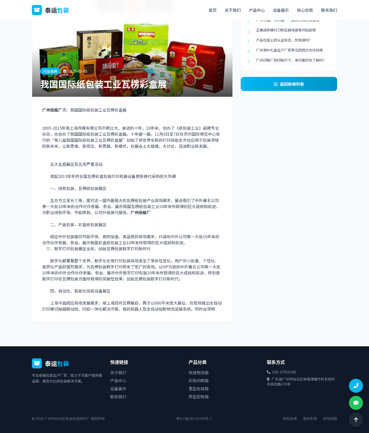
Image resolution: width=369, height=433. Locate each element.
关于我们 (233, 10)
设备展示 (281, 10)
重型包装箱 (199, 389)
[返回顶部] (356, 420)
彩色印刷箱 (199, 380)
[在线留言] (356, 403)
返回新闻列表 (292, 84)
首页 (213, 10)
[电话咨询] (356, 386)
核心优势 (305, 10)
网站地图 (330, 418)
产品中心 (257, 10)
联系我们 (329, 10)
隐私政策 (290, 418)
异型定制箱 (199, 397)
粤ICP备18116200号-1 (194, 418)
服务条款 (310, 418)
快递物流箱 (199, 372)
